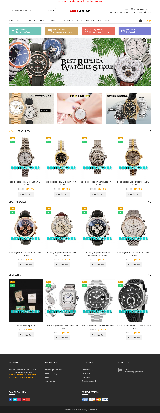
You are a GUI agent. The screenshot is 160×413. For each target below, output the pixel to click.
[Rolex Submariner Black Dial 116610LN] (98, 300)
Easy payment (60, 29)
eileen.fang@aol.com (141, 9)
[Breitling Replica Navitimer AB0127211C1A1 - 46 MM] (98, 227)
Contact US (130, 32)
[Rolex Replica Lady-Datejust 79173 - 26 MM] (134, 157)
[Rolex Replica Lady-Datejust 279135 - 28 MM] (98, 157)
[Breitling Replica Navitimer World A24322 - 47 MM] (62, 227)
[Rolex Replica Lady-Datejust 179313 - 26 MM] (62, 157)
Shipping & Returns (53, 370)
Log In (149, 13)
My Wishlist (138, 13)
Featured (24, 131)
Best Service (132, 29)
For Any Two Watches (25, 32)
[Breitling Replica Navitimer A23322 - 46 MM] (26, 227)
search (51, 10)
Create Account (89, 381)
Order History (87, 370)
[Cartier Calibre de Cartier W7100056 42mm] (134, 300)
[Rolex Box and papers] (26, 300)
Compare (126, 13)
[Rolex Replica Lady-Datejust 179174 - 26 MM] (26, 157)
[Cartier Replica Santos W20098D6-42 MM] (62, 300)
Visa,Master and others (62, 32)
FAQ (47, 377)
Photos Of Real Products (99, 32)
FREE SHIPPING (23, 29)
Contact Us (50, 381)
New (11, 131)
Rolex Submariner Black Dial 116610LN (98, 325)
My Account (114, 13)
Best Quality (96, 29)
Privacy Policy (51, 373)
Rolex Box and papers (26, 325)
